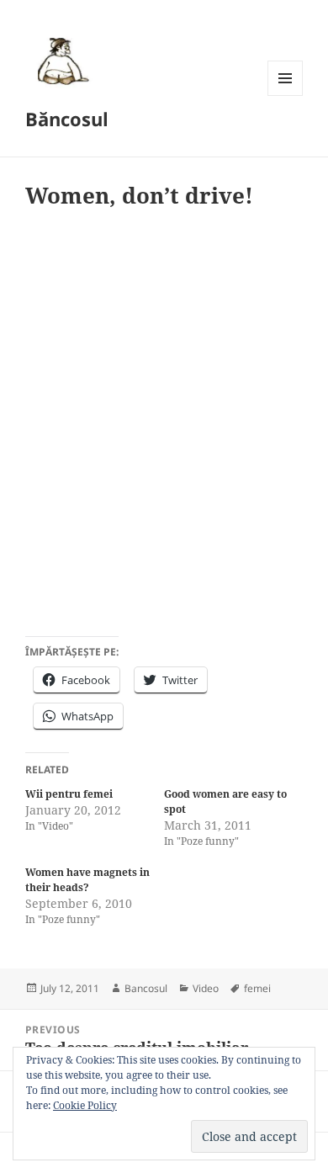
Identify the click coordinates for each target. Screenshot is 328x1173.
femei (257, 988)
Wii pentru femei (69, 794)
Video (206, 988)
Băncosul (66, 118)
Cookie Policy (85, 1105)
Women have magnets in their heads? (87, 879)
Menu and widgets (285, 95)
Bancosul (145, 988)
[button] (60, 60)
